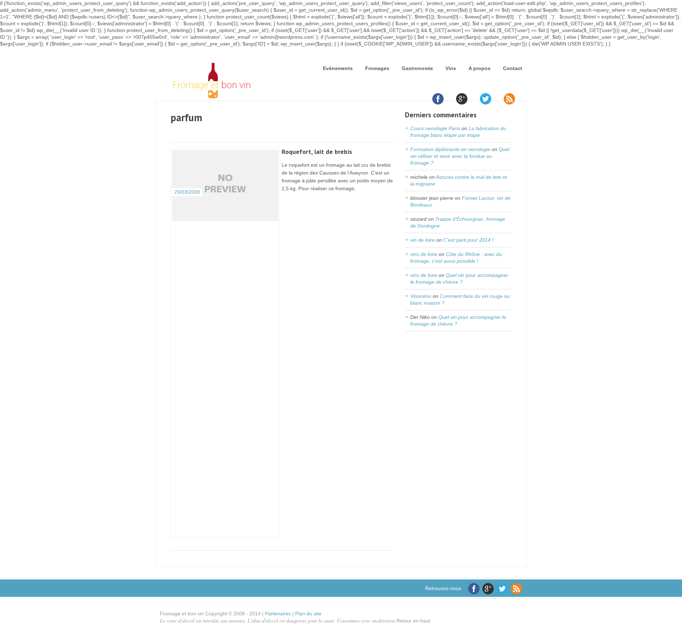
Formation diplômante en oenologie (450, 149)
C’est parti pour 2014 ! (468, 240)
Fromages (377, 68)
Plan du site (308, 613)
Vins (450, 68)
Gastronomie (417, 68)
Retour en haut (413, 621)
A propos (480, 68)
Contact (512, 68)
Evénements (338, 68)
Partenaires (278, 613)
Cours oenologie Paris (435, 128)
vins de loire (423, 254)
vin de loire (422, 240)
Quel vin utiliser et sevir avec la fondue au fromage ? (459, 156)
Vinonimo (420, 296)
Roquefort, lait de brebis (317, 152)
